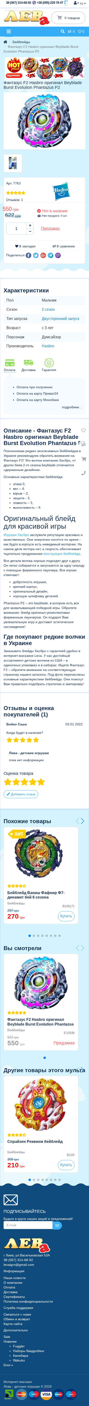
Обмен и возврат (17, 1319)
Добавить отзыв (22, 794)
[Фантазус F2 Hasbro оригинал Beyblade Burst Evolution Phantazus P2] (44, 120)
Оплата (9, 1287)
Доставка (11, 1292)
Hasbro (48, 346)
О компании (13, 1282)
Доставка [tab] (29, 370)
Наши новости (15, 1278)
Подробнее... (72, 407)
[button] (28, 255)
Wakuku (19, 1360)
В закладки (26, 246)
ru (82, 3)
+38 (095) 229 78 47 (50, 2)
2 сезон (48, 309)
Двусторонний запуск (60, 319)
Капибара (20, 1355)
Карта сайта (13, 1324)
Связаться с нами (17, 1314)
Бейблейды (21, 42)
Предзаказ (50, 228)
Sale (7, 1337)
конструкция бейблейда (61, 554)
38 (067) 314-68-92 (18, 2)
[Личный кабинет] (76, 3)
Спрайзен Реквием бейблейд (35, 1142)
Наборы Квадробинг (28, 1351)
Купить (66, 916)
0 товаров (72, 18)
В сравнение (65, 246)
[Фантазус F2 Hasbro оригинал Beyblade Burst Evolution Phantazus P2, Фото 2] (13, 163)
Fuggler (19, 1346)
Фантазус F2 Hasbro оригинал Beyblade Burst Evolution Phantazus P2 (40, 1024)
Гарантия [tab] (49, 370)
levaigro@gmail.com (19, 1265)
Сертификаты (14, 1297)
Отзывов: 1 (14, 200)
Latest (71, 1394)
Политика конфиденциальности (28, 1301)
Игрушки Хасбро (16, 535)
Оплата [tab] (9, 370)
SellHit (34, 1394)
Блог (7, 1365)
